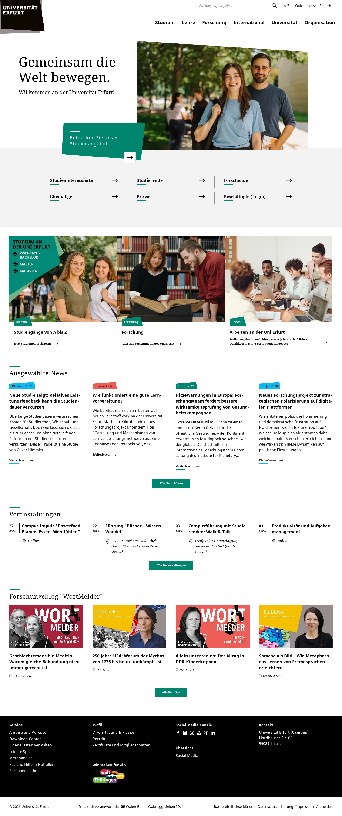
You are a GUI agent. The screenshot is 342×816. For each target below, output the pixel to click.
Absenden (274, 5)
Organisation (320, 22)
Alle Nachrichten (171, 483)
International (249, 22)
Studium (165, 22)
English (325, 5)
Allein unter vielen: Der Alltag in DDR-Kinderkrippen (210, 658)
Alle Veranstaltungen (171, 565)
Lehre (188, 22)
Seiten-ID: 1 (174, 806)
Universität (285, 22)
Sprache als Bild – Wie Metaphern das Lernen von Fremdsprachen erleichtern (294, 661)
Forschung (214, 22)
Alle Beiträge (171, 692)
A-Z (286, 5)
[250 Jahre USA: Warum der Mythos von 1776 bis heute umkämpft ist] (130, 626)
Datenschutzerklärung (275, 806)
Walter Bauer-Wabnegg (144, 806)
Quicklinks (303, 5)
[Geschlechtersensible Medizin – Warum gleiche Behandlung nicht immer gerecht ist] (46, 626)
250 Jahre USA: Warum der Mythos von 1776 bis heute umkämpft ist (128, 658)
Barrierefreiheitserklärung (234, 806)
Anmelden (324, 806)
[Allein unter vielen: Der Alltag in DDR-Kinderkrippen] (213, 626)
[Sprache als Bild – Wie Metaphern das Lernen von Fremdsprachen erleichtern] (296, 626)
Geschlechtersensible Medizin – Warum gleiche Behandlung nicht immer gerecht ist (44, 661)
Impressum (304, 806)
